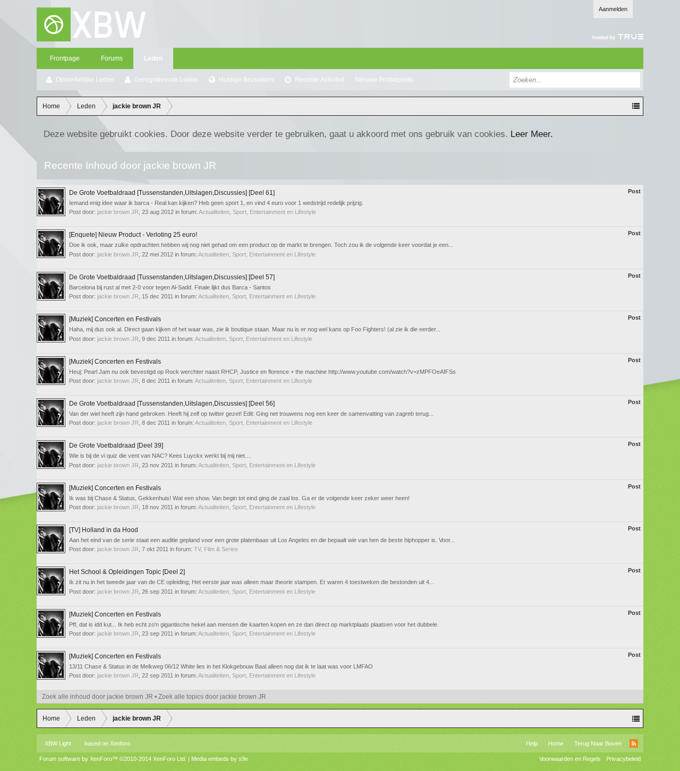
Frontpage (65, 58)
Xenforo (120, 743)
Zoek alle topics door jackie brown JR (212, 696)
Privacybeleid (623, 759)
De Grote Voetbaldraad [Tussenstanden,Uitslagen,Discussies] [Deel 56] (172, 403)
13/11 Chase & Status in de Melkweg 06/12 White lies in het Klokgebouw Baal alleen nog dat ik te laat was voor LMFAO (221, 666)
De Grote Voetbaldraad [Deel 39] (116, 445)
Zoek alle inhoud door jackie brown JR (97, 696)
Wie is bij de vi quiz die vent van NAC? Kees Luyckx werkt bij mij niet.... (160, 455)
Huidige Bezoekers (246, 79)
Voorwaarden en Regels (570, 759)
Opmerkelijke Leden (85, 79)
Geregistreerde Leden (166, 79)
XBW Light (58, 743)
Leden (153, 58)
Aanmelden (613, 9)
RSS (634, 743)
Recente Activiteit (319, 79)
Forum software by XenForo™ (112, 759)
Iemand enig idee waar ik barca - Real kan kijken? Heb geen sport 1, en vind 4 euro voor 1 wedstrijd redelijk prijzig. (216, 203)
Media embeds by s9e (219, 759)
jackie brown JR (118, 212)
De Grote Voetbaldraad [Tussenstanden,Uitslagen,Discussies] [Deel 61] (172, 192)
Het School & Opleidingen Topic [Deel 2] (127, 572)
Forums (112, 58)
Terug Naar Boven (598, 743)
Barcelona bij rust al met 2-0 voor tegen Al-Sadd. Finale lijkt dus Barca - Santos (170, 287)
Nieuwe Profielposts (384, 79)
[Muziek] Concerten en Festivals (115, 319)
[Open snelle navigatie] (636, 106)
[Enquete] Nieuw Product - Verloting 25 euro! (133, 234)
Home (556, 743)
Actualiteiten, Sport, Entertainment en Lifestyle (257, 212)
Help (532, 743)
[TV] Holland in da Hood (103, 530)
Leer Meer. (532, 133)
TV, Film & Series (216, 549)
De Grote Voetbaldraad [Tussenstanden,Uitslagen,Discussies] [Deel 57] (172, 277)
